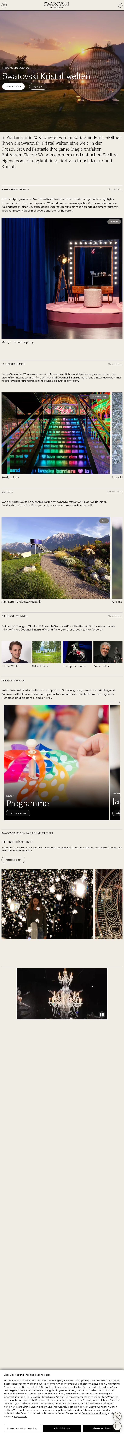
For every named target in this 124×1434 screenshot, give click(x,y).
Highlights (38, 86)
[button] (3, 219)
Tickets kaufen (13, 86)
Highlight (114, 222)
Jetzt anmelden (13, 859)
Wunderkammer (99, 396)
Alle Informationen (19, 813)
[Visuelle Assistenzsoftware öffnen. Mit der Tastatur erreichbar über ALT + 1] (117, 1416)
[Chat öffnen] (117, 1426)
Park (104, 521)
